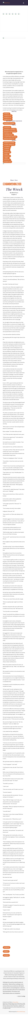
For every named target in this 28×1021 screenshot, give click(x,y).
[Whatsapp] (15, 184)
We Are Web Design (21, 1011)
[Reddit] (12, 184)
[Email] (20, 184)
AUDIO (6, 955)
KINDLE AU (7, 119)
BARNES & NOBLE (9, 129)
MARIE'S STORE (9, 123)
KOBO (6, 154)
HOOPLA (7, 152)
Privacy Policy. (16, 1002)
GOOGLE (7, 156)
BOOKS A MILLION (10, 131)
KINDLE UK (7, 117)
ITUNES (6, 150)
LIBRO (6, 158)
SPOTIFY (7, 159)
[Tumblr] (9, 184)
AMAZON (7, 127)
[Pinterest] (7, 184)
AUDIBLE (7, 146)
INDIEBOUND (8, 135)
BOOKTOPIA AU (9, 138)
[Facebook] (4, 184)
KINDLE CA (7, 115)
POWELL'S (7, 133)
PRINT (6, 951)
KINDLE (6, 113)
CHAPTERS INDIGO (10, 136)
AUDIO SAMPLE (9, 144)
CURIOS (6, 148)
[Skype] (17, 184)
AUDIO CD (7, 161)
